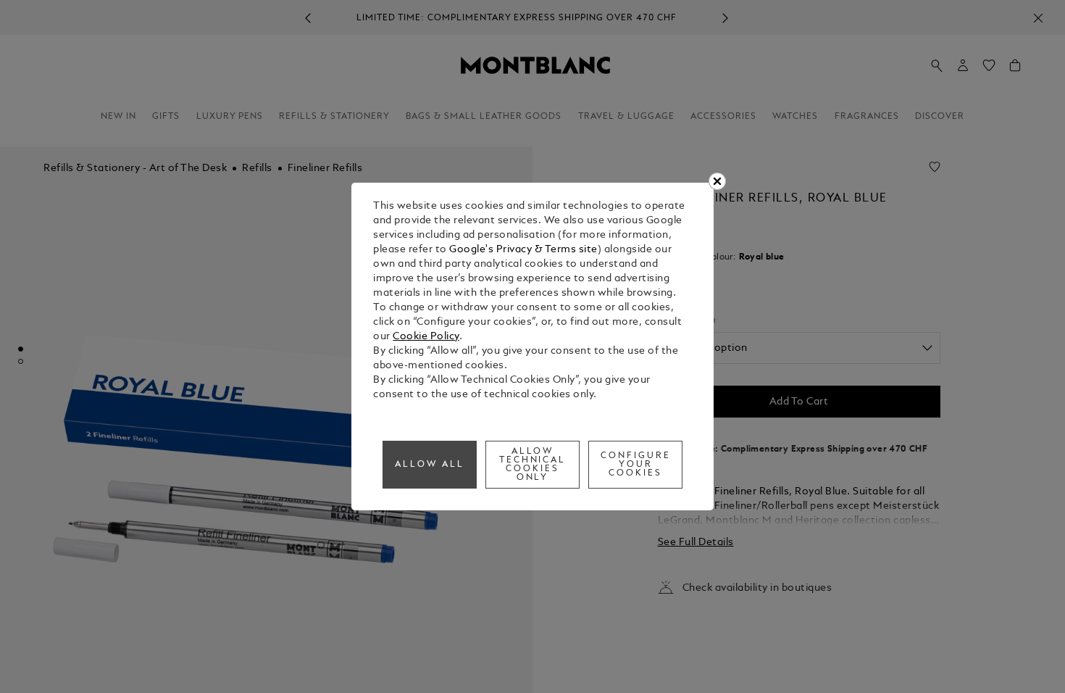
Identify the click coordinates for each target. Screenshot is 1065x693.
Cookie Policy (426, 336)
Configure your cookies (636, 465)
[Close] (717, 181)
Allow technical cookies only (533, 464)
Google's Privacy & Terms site (523, 249)
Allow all (429, 464)
